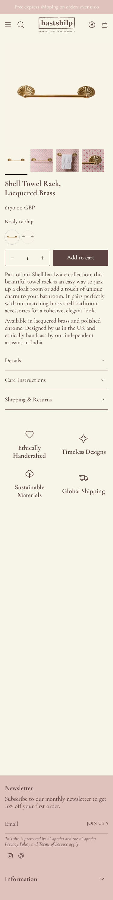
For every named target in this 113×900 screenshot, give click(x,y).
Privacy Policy (17, 844)
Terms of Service (53, 844)
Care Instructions (25, 380)
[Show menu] (8, 24)
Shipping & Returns (28, 399)
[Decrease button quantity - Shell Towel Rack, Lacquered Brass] (14, 258)
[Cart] (104, 24)
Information (21, 879)
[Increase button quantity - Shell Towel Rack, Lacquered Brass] (41, 258)
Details (13, 360)
